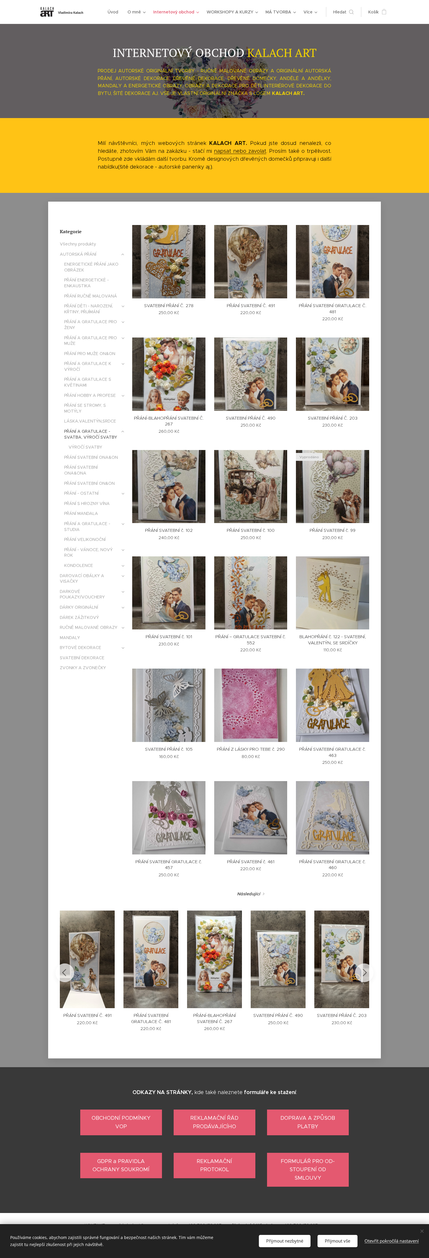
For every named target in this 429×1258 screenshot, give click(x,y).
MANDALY (70, 637)
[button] (343, 12)
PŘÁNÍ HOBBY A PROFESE (90, 395)
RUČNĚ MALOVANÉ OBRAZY (88, 627)
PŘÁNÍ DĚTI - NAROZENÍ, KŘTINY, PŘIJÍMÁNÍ (88, 308)
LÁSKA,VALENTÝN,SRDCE (90, 421)
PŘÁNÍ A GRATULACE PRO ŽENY (90, 324)
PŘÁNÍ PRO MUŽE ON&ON (89, 353)
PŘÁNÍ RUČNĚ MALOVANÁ (90, 296)
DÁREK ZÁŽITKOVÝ (79, 617)
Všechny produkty (78, 244)
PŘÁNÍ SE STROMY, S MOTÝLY (85, 408)
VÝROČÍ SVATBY (85, 447)
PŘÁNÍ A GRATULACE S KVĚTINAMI (87, 382)
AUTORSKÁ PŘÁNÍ (78, 254)
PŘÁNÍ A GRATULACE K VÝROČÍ (87, 366)
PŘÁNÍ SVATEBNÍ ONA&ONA (81, 470)
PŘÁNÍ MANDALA (81, 513)
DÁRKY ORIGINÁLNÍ (79, 607)
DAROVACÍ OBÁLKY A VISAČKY (82, 578)
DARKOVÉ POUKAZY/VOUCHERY (82, 594)
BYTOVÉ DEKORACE (80, 647)
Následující (248, 894)
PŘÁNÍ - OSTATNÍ (81, 493)
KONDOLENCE (78, 565)
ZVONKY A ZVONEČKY (83, 667)
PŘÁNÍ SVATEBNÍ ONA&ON (91, 457)
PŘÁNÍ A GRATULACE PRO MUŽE (90, 340)
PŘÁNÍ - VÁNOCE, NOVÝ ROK (88, 552)
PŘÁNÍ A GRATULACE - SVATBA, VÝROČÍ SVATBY (90, 434)
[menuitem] (114, 12)
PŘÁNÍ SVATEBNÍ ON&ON (89, 483)
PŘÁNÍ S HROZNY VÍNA (87, 503)
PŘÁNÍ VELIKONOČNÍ (85, 539)
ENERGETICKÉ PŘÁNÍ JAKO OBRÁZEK (91, 267)
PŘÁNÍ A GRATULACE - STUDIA (87, 526)
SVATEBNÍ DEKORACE (82, 657)
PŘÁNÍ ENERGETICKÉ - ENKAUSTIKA (86, 282)
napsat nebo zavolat (240, 151)
